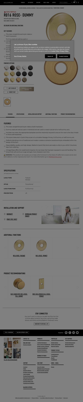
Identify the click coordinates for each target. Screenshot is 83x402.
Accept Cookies (63, 56)
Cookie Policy (55, 51)
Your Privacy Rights (20, 56)
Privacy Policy (64, 51)
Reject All (50, 56)
